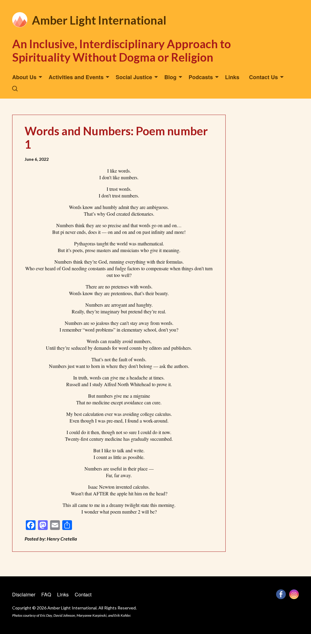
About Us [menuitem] (24, 77)
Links (63, 594)
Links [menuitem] (232, 77)
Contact (83, 594)
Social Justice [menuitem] (134, 77)
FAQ (46, 594)
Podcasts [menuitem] (201, 77)
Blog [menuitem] (170, 77)
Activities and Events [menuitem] (76, 77)
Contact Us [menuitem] (263, 77)
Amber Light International (99, 20)
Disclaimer (23, 594)
